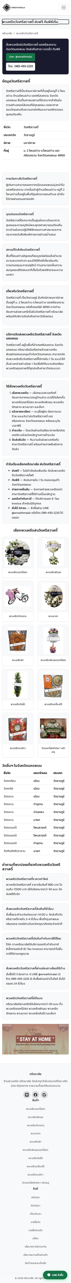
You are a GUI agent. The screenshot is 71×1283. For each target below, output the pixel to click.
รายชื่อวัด (35, 1222)
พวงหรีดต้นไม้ (35, 1158)
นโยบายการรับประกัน (35, 1247)
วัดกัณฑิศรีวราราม (14, 851)
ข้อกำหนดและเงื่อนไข (35, 1263)
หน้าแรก (35, 1197)
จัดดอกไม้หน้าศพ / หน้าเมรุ (35, 1183)
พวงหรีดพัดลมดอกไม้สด (35, 1150)
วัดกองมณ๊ (10, 827)
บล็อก (35, 1238)
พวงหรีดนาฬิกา (35, 1175)
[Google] (44, 1094)
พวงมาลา (35, 1133)
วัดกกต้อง (10, 781)
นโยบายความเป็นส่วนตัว (35, 1255)
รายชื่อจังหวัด (36, 1230)
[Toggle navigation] (64, 7)
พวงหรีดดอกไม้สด (35, 1109)
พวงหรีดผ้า (35, 1142)
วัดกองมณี (10, 835)
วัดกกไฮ (8, 788)
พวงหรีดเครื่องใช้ (35, 1166)
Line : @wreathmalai (20, 57)
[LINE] (26, 1094)
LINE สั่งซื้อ (57, 1275)
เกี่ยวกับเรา (35, 1214)
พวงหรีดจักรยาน (35, 1125)
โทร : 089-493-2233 (20, 66)
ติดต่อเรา (35, 1206)
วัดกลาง (8, 796)
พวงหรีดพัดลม (35, 1117)
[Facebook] (35, 1094)
